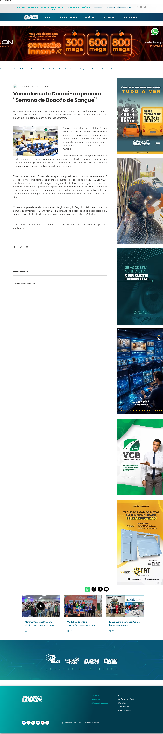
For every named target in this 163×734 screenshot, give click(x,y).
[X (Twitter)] (28, 723)
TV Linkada (123, 707)
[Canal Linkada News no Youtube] (141, 7)
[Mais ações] (105, 86)
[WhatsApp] (33, 723)
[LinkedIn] (38, 723)
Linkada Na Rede (126, 699)
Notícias (122, 703)
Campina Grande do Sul (28, 7)
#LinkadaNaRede (20, 69)
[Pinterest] (43, 723)
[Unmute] (124, 240)
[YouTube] (106, 589)
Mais (112, 69)
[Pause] (120, 240)
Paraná (94, 69)
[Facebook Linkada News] (137, 7)
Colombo (61, 7)
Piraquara (72, 7)
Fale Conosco (124, 710)
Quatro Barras (47, 7)
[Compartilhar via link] (20, 247)
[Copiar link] (47, 723)
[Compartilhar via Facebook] (14, 247)
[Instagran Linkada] (144, 7)
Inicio (120, 695)
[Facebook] (93, 589)
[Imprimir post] (27, 247)
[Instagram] (100, 589)
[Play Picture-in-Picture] (157, 240)
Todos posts (4, 69)
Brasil (103, 69)
